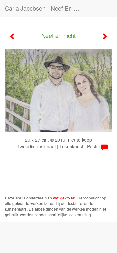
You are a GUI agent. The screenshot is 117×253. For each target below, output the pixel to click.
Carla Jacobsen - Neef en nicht (45, 8)
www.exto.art (64, 197)
